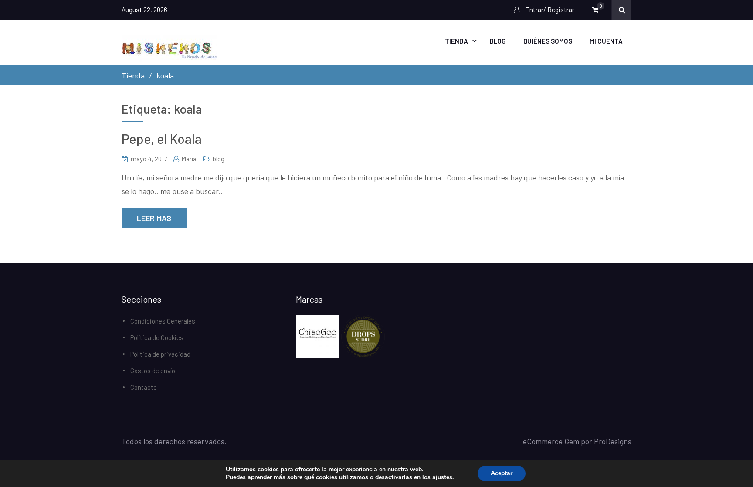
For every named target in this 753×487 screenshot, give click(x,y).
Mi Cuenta (606, 41)
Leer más (154, 218)
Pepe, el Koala (162, 138)
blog (218, 159)
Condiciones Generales (162, 321)
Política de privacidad (160, 354)
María (189, 159)
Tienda (456, 41)
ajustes (442, 477)
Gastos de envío (152, 371)
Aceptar (501, 473)
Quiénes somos (547, 41)
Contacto (143, 387)
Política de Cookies (156, 337)
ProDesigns (612, 441)
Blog (498, 41)
